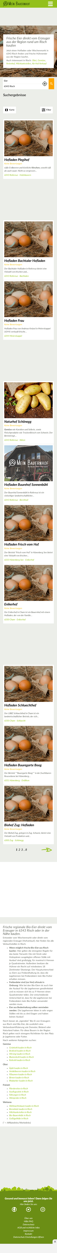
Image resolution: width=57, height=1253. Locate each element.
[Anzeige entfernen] (55, 1241)
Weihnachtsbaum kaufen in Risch (24, 1106)
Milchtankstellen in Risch (20, 1112)
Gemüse (41, 60)
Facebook (14, 1209)
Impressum (28, 1231)
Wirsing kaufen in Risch (19, 1054)
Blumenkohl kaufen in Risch (21, 1057)
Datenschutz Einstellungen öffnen (28, 1237)
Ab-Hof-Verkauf (39, 64)
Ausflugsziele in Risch (18, 1092)
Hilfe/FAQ (28, 1221)
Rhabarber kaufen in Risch (21, 1081)
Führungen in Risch (17, 1095)
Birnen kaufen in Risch (19, 1078)
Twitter (28, 1209)
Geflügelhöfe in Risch (18, 1119)
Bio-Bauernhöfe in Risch (20, 1115)
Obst (34, 60)
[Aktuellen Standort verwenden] (45, 84)
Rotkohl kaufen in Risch (19, 1060)
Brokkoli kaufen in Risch (20, 1051)
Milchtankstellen (23, 64)
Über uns (28, 1218)
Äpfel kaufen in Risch (18, 1068)
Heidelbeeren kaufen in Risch (22, 1071)
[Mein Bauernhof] (21, 4)
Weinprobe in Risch (17, 1098)
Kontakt (28, 1234)
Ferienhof (10, 64)
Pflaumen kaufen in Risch (20, 1074)
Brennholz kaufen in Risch (20, 1109)
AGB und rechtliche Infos (28, 1228)
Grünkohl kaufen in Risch (20, 1048)
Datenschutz (28, 1225)
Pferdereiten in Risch (18, 1089)
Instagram (43, 1209)
